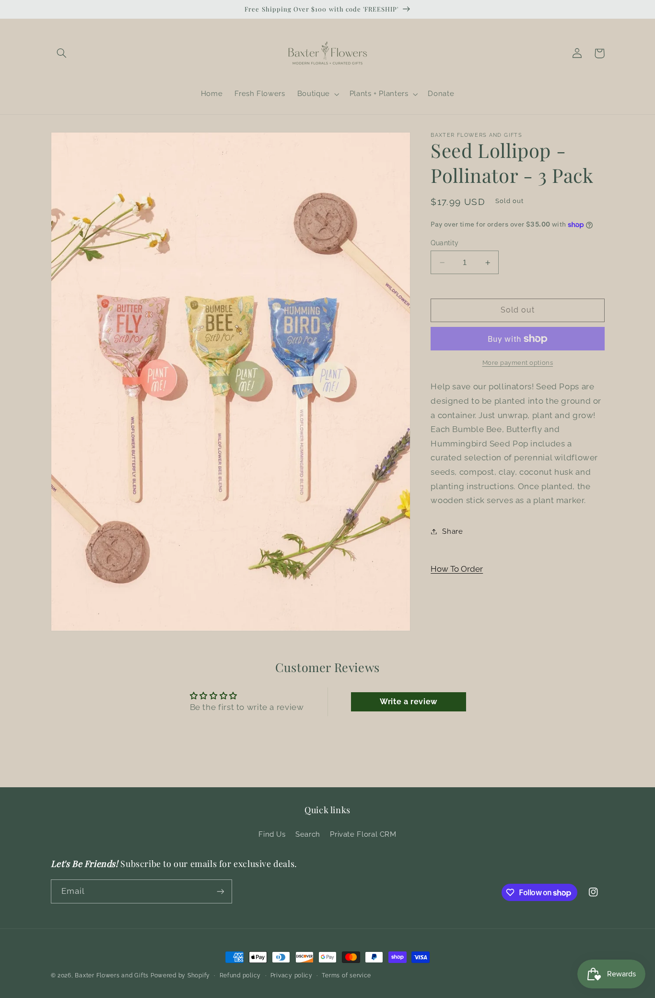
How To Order (457, 569)
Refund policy (240, 975)
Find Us (271, 834)
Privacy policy (291, 975)
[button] (62, 53)
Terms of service (346, 975)
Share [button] (452, 531)
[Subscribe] (220, 891)
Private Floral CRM (363, 834)
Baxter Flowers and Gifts (112, 975)
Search (307, 834)
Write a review (408, 701)
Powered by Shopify (180, 975)
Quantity (444, 243)
